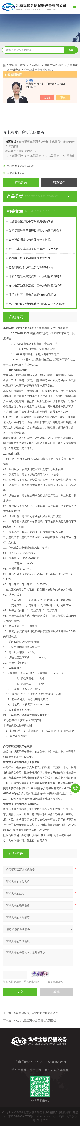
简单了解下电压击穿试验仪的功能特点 (32, 294)
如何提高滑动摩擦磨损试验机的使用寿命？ (35, 230)
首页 (22, 65)
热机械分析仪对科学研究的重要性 (30, 258)
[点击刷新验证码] (40, 974)
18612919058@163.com (49, 1061)
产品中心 (35, 65)
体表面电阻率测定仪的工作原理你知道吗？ (35, 276)
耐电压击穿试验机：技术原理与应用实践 (34, 248)
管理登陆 (42, 1120)
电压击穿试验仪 (53, 65)
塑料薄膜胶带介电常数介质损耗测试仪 (36, 1013)
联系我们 (59, 182)
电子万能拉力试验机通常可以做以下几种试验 (37, 303)
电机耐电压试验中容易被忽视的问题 (31, 221)
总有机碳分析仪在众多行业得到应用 (31, 267)
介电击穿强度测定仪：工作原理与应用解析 (35, 285)
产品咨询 (21, 182)
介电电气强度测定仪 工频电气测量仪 (35, 1020)
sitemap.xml (44, 1116)
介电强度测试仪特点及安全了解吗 (30, 239)
